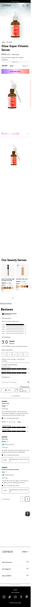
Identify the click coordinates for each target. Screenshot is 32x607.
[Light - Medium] (17, 286)
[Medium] (22, 286)
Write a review (15, 54)
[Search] (23, 5)
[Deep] (27, 286)
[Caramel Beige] (5, 288)
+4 (17, 289)
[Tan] (25, 286)
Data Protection (15, 592)
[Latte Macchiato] (7, 288)
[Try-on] (18, 266)
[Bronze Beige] (10, 288)
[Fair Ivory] (12, 288)
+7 (2, 290)
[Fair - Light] (20, 286)
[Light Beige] (2, 288)
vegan (3, 42)
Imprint (15, 589)
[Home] (6, 6)
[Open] (27, 6)
